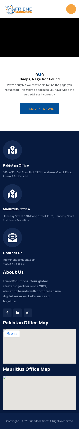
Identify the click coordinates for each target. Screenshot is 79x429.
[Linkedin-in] (17, 312)
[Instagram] (28, 312)
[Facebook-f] (7, 312)
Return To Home (41, 108)
